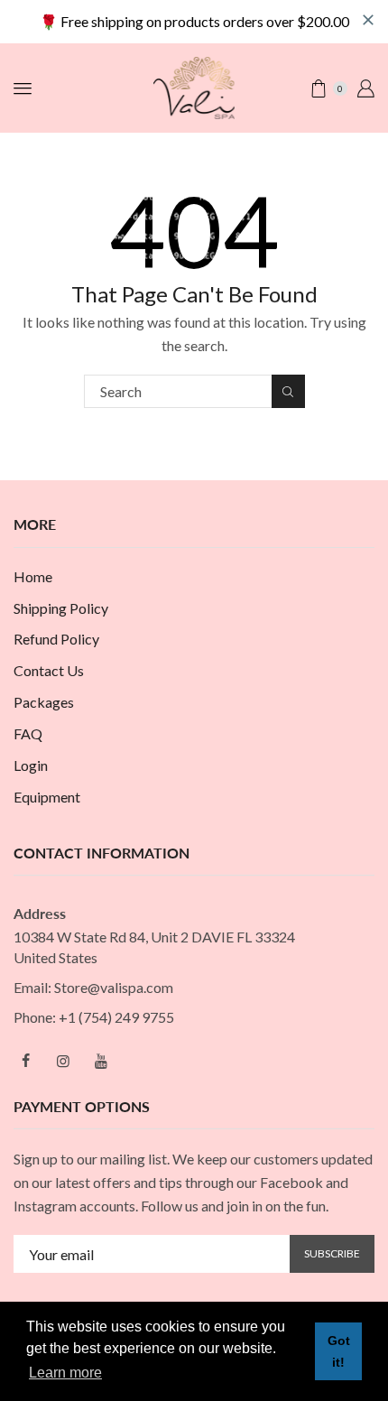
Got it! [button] (339, 1351)
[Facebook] (25, 1060)
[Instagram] (63, 1060)
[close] (368, 20)
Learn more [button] (65, 1372)
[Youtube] (101, 1060)
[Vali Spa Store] (194, 86)
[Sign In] (365, 88)
